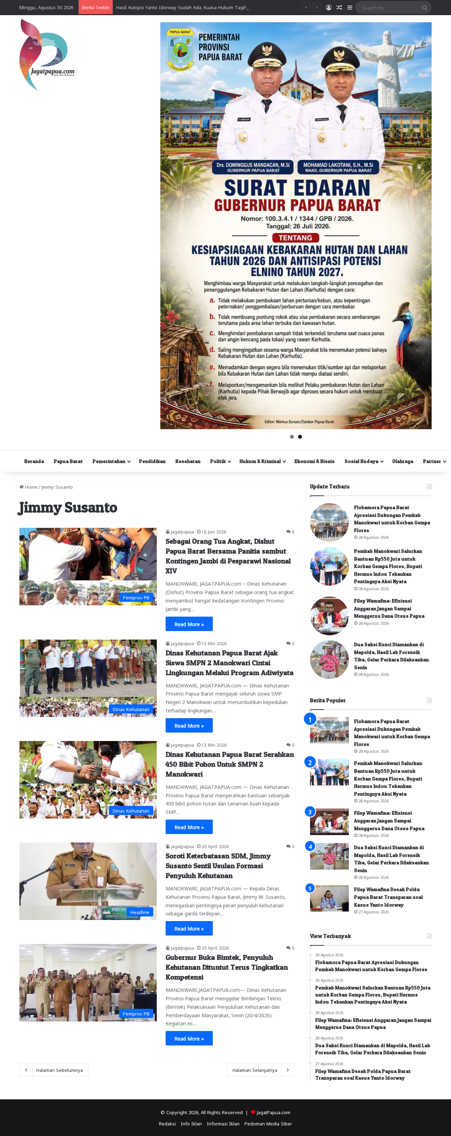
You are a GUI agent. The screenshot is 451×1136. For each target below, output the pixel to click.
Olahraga (402, 461)
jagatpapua (182, 531)
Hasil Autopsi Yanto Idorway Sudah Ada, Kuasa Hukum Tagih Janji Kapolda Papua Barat (209, 7)
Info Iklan (191, 1123)
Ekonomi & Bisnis (315, 461)
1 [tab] (292, 437)
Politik (218, 461)
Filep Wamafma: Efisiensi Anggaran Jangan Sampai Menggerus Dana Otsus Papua (389, 608)
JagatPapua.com (273, 1112)
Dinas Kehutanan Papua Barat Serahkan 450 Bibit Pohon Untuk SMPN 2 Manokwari (230, 764)
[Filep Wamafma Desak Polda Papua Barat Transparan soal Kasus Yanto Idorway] (329, 898)
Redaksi (167, 1123)
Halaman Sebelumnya (59, 1069)
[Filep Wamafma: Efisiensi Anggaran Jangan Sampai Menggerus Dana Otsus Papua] (329, 616)
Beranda (34, 461)
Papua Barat (68, 461)
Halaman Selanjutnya (255, 1069)
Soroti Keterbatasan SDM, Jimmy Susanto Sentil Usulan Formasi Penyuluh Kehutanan (218, 866)
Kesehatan (187, 461)
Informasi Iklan (223, 1123)
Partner (432, 461)
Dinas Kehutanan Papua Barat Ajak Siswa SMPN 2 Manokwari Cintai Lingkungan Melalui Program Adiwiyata (230, 663)
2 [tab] (300, 437)
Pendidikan (152, 461)
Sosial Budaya (361, 461)
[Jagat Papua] (46, 55)
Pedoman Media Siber (268, 1123)
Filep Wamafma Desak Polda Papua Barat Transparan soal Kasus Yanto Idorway (388, 896)
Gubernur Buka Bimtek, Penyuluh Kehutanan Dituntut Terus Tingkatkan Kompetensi (227, 967)
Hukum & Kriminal (260, 461)
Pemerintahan (109, 461)
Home (31, 486)
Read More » (189, 623)
